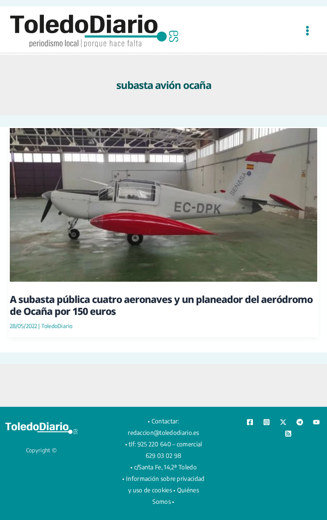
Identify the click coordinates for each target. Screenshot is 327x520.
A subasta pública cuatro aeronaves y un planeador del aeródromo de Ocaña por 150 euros (161, 305)
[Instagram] (266, 422)
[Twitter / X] (283, 422)
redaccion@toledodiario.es (163, 432)
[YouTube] (316, 422)
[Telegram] (299, 422)
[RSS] (288, 433)
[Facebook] (250, 422)
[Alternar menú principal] (307, 30)
